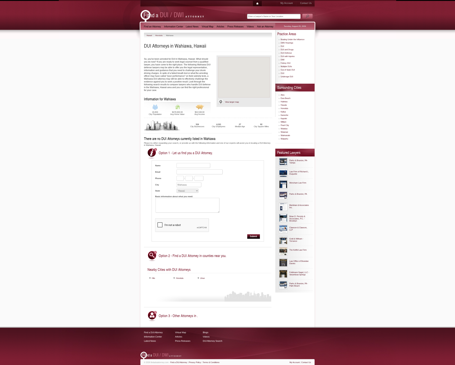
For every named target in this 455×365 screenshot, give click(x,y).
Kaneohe (284, 115)
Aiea (282, 95)
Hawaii (149, 35)
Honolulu (159, 35)
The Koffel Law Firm (298, 250)
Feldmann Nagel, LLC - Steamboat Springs (299, 273)
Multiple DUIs (286, 66)
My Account (286, 3)
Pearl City (285, 125)
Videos (206, 337)
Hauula (284, 105)
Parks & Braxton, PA (298, 194)
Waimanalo (285, 135)
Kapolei (284, 118)
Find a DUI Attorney (153, 332)
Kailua (283, 112)
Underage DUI (287, 76)
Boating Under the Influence (292, 39)
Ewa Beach (285, 98)
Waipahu (284, 139)
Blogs (205, 332)
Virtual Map (180, 332)
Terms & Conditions (211, 362)
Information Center (153, 337)
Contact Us (306, 3)
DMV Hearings (287, 43)
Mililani (283, 122)
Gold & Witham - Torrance (296, 240)
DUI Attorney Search (212, 341)
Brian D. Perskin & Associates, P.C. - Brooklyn (297, 218)
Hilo (153, 278)
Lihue (202, 278)
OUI (282, 73)
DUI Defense (286, 53)
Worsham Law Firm (297, 183)
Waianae (284, 132)
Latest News (150, 341)
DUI (282, 46)
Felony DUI (285, 63)
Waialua (284, 129)
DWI (282, 60)
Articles (178, 337)
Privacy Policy (195, 362)
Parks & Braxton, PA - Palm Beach (298, 284)
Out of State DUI (288, 70)
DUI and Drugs (287, 49)
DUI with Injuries (288, 56)
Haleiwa (284, 102)
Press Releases (182, 341)
